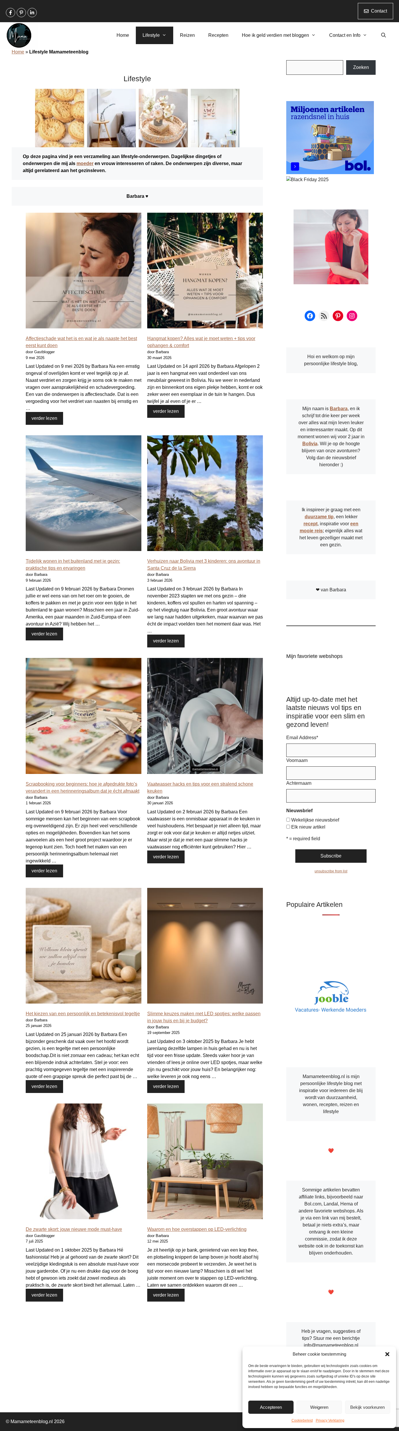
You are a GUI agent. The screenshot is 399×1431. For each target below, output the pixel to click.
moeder (85, 163)
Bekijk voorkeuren (367, 1407)
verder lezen (44, 418)
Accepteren (271, 1407)
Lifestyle (151, 35)
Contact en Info (344, 35)
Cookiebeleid (302, 1420)
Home (123, 35)
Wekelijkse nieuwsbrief (315, 819)
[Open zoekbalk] (383, 35)
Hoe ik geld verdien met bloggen (275, 35)
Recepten (218, 35)
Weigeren (319, 1407)
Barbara (339, 408)
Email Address (302, 737)
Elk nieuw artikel (308, 826)
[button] (387, 1354)
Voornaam (297, 760)
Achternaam (298, 783)
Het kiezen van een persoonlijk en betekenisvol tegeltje (83, 1013)
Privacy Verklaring (330, 1420)
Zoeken (361, 67)
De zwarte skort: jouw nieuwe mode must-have (74, 1229)
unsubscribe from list (331, 871)
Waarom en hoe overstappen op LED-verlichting (197, 1229)
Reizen (187, 35)
